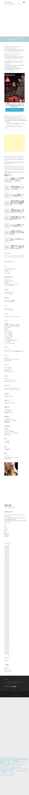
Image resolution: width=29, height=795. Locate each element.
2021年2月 (6, 639)
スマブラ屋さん (7, 341)
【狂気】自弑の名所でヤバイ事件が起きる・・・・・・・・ (13, 126)
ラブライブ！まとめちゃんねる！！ (11, 388)
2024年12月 (7, 574)
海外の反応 (6, 533)
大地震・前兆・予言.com (9, 403)
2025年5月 (6, 567)
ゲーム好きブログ (8, 337)
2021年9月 (6, 629)
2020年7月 (6, 649)
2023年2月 (6, 605)
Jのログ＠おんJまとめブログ (10, 268)
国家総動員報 (7, 422)
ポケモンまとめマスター (9, 380)
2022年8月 (6, 614)
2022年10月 (7, 611)
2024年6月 (6, 582)
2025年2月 (6, 571)
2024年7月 (6, 581)
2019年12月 (7, 654)
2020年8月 (6, 648)
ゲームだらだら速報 (8, 336)
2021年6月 (6, 634)
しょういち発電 (7, 411)
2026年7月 (6, 547)
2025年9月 (6, 561)
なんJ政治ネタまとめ (8, 281)
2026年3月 (6, 553)
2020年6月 (6, 651)
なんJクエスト (7, 279)
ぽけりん (6, 378)
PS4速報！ (6, 323)
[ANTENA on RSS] (15, 693)
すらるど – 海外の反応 (9, 431)
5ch (5, 525)
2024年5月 (6, 584)
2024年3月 (6, 587)
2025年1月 (6, 572)
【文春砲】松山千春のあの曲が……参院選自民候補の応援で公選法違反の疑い (14, 771)
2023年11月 (7, 592)
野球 (5, 530)
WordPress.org (7, 671)
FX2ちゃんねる (7, 409)
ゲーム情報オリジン (8, 338)
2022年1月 (6, 624)
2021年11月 (7, 627)
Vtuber (5, 532)
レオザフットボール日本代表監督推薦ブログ (13, 351)
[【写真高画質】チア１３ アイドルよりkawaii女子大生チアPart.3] (11, 463)
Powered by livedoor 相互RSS (7, 775)
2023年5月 (6, 601)
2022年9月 (6, 612)
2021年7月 (6, 632)
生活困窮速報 (7, 449)
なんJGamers (7, 330)
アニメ (5, 526)
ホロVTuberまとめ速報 (9, 285)
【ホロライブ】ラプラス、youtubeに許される (10, 767)
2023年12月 (7, 591)
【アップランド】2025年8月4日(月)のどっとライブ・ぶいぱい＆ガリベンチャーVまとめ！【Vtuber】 (14, 769)
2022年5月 (6, 618)
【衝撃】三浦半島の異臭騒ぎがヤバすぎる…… (15, 123)
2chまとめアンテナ (16, 255)
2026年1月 (6, 555)
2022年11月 (7, 609)
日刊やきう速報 (7, 360)
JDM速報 (6, 428)
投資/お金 (6, 535)
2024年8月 (6, 580)
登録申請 (6, 536)
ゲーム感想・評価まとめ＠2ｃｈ (11, 340)
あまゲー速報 (7, 327)
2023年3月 (6, 604)
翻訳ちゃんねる (7, 434)
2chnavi (6, 255)
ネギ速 (5, 271)
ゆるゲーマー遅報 (8, 331)
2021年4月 (6, 636)
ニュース (6, 529)
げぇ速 (5, 329)
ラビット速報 (7, 273)
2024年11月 (7, 575)
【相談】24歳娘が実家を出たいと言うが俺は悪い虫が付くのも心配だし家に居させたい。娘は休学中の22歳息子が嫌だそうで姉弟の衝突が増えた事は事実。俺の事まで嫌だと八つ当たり (14, 759)
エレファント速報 (8, 293)
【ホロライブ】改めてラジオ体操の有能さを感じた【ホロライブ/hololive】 (13, 765)
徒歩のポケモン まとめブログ (10, 381)
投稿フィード (7, 668)
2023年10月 (7, 594)
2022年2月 (6, 622)
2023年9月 (6, 595)
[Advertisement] (14, 21)
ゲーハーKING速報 (8, 334)
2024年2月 (6, 588)
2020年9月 (6, 646)
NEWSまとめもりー (8, 367)
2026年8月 (6, 545)
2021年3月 (6, 638)
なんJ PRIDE (6, 358)
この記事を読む (14, 109)
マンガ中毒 (6, 442)
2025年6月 (6, 565)
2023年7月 (6, 598)
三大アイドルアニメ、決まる (7, 773)
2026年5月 (6, 550)
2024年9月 (6, 578)
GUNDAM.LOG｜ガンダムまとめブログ (12, 316)
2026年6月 (6, 548)
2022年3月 (6, 621)
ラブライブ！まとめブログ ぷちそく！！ (13, 389)
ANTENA (7, 2)
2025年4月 (6, 568)
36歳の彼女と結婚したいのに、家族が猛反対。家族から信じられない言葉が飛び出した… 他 (14, 762)
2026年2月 (6, 554)
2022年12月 (7, 608)
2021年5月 (6, 635)
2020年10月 (7, 645)
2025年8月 (6, 562)
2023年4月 (6, 602)
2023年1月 (6, 607)
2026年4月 (6, 551)
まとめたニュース (8, 270)
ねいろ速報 (6, 441)
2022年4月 (6, 619)
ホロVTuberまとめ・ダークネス (11, 284)
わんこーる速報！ (8, 333)
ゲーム (5, 527)
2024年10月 (7, 577)
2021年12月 (7, 625)
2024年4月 (6, 585)
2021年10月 (7, 628)
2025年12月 (7, 557)
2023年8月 (6, 597)
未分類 (5, 660)
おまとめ (10, 255)
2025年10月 (7, 560)
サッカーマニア (7, 349)
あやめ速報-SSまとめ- (9, 292)
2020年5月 (6, 652)
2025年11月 (7, 558)
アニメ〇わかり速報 (8, 309)
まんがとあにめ (7, 308)
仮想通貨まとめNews (8, 412)
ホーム (5, 523)
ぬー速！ (6, 282)
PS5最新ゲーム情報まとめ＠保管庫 (11, 324)
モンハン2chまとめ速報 (9, 343)
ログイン (6, 667)
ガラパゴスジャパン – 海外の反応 (11, 433)
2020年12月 (7, 642)
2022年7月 (6, 615)
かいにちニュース (8, 430)
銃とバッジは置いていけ (9, 371)
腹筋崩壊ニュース (8, 370)
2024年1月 (6, 590)
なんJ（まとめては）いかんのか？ (11, 359)
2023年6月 (6, 599)
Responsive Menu (24, 2)
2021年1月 (6, 641)
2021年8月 (6, 631)
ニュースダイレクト (8, 369)
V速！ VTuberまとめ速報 (9, 300)
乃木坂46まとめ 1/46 (8, 396)
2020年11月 (7, 644)
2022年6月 (6, 617)
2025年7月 (6, 564)
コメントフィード (8, 670)
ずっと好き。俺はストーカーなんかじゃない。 (10, 757)
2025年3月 (6, 570)
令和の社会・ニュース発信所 (10, 420)
